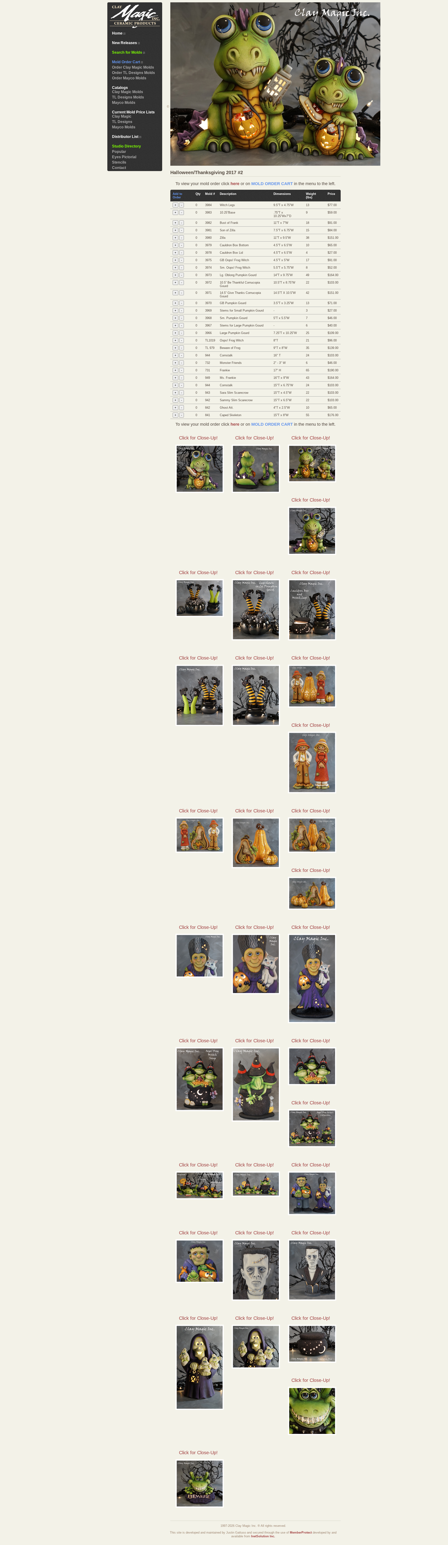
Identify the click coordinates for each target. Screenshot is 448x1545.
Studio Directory (126, 146)
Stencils (119, 162)
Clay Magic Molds (127, 92)
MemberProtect (301, 1532)
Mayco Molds (123, 103)
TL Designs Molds (128, 97)
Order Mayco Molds (129, 78)
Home (117, 33)
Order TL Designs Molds (133, 73)
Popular (119, 152)
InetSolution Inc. (263, 1536)
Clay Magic (121, 116)
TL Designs (122, 122)
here (235, 183)
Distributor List (125, 137)
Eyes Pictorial (124, 157)
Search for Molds (127, 52)
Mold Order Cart (126, 62)
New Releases (125, 43)
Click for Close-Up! (198, 437)
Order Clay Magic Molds (133, 67)
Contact (119, 168)
